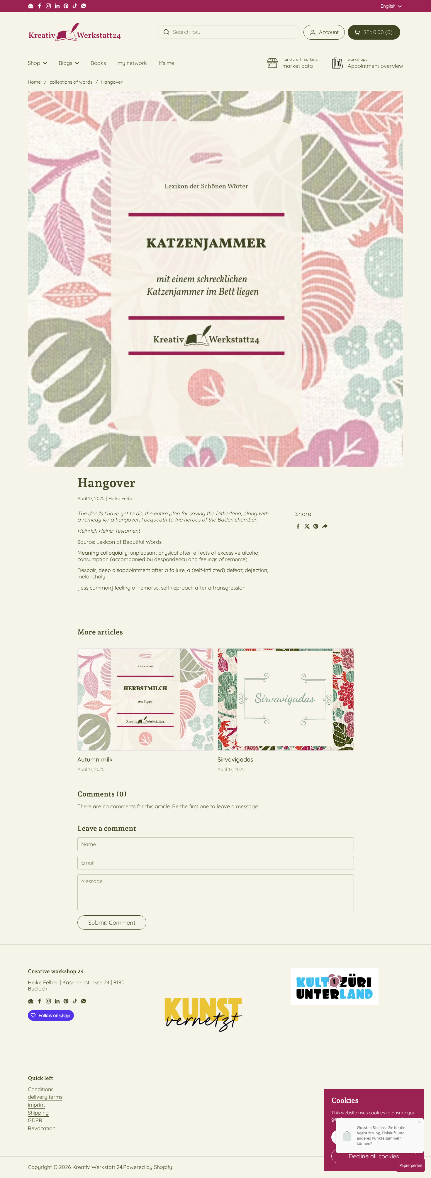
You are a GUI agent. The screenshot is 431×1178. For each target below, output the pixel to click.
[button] (374, 32)
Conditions (40, 1089)
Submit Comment (111, 922)
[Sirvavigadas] (286, 699)
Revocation (41, 1128)
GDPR (35, 1120)
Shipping (38, 1112)
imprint (36, 1104)
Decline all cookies (374, 1156)
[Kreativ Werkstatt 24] (75, 32)
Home (34, 82)
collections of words (71, 82)
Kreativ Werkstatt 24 (97, 1167)
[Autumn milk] (145, 699)
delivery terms (45, 1096)
